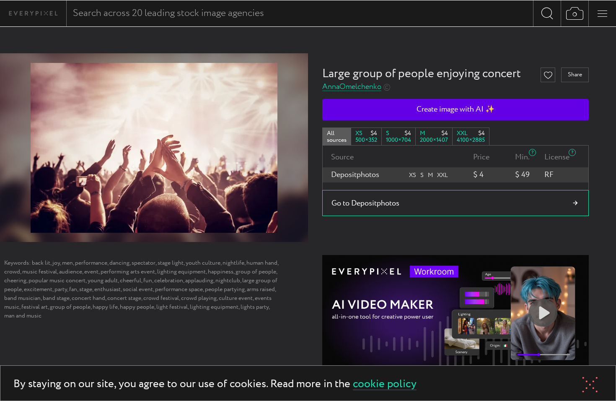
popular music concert (56, 280)
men (67, 263)
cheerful (130, 280)
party (60, 289)
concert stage (124, 298)
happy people (137, 307)
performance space (179, 289)
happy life (105, 307)
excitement (38, 289)
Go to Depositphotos (365, 203)
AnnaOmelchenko (351, 87)
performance (91, 263)
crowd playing (199, 298)
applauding (199, 280)
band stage (56, 298)
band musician (22, 298)
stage (85, 289)
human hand (261, 263)
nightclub (227, 280)
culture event (236, 298)
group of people (256, 272)
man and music (22, 316)
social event (138, 289)
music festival (39, 272)
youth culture (203, 263)
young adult (103, 280)
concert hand (88, 298)
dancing (119, 263)
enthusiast (107, 289)
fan (73, 289)
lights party (255, 307)
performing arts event (128, 272)
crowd (12, 272)
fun (147, 280)
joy (56, 263)
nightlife (233, 263)
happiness (220, 272)
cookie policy (385, 384)
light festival (172, 307)
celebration (168, 280)
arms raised (261, 289)
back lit (41, 263)
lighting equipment (181, 272)
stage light (171, 263)
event (91, 272)
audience (70, 272)
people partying (225, 289)
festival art (34, 307)
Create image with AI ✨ (455, 109)
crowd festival (161, 298)
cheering (15, 280)
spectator (143, 263)
